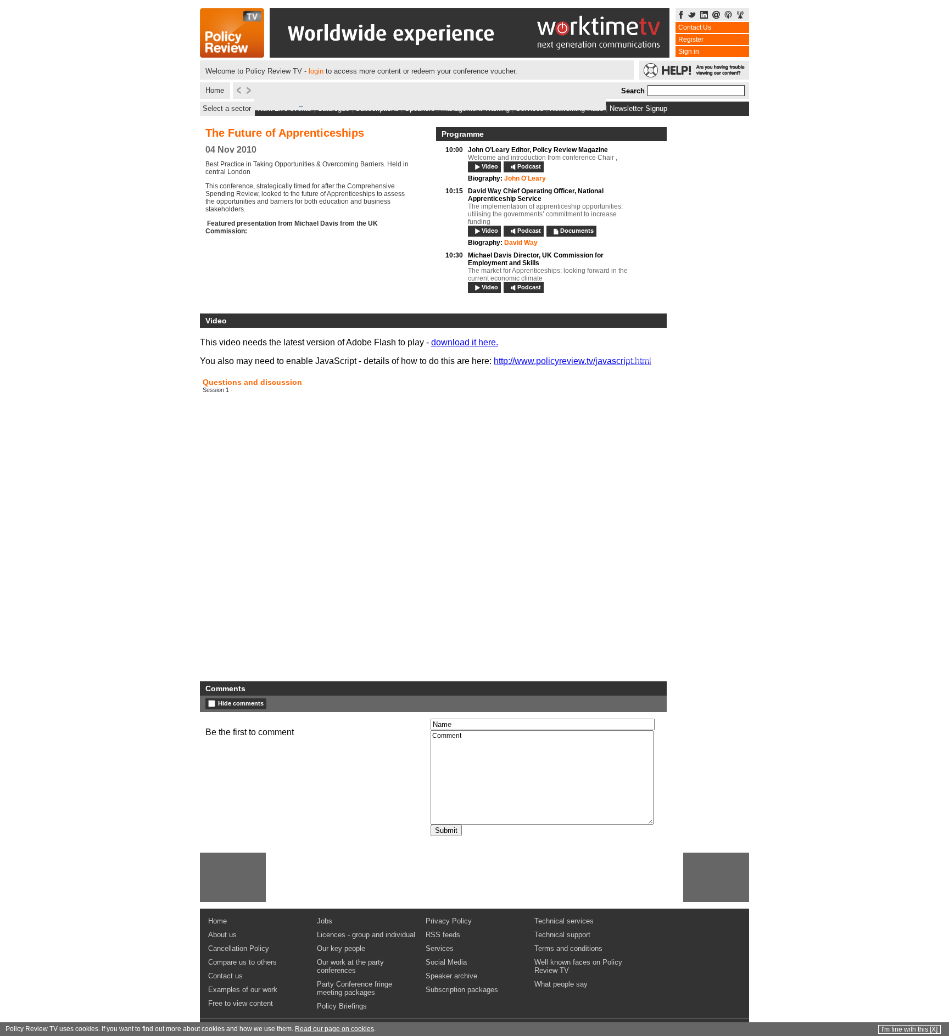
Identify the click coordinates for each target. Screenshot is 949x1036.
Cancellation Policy (238, 948)
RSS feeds (443, 935)
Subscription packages (462, 989)
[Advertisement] (233, 877)
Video (490, 166)
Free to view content (240, 1003)
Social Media (446, 962)
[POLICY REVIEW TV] (232, 54)
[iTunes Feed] (728, 15)
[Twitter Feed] (692, 15)
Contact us (225, 976)
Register (691, 39)
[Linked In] (704, 15)
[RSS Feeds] (740, 15)
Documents (577, 230)
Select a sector (227, 108)
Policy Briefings (342, 1006)
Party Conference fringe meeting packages (354, 988)
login (316, 71)
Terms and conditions (568, 948)
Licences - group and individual (366, 935)
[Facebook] (681, 15)
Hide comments (241, 703)
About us (222, 935)
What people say (561, 984)
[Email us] (716, 15)
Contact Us (694, 27)
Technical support (562, 935)
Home (214, 90)
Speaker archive (451, 976)
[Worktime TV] (469, 54)
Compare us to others (242, 962)
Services (440, 948)
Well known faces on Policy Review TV (578, 966)
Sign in (688, 51)
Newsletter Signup (638, 108)
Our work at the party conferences (350, 966)
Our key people (341, 948)
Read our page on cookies (334, 1029)
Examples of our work (242, 989)
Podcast (529, 166)
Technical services (564, 921)
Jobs (324, 921)
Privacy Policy (449, 921)
